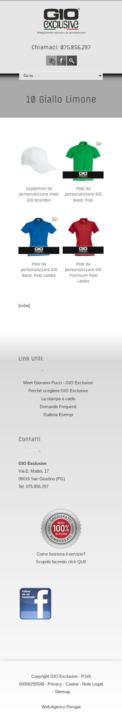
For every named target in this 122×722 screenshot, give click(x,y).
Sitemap (62, 691)
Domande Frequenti (58, 406)
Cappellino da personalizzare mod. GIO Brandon (39, 194)
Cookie (72, 684)
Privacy (55, 684)
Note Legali (92, 684)
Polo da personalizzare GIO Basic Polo (83, 194)
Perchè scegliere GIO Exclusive (58, 390)
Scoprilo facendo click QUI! (61, 561)
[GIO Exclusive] (61, 21)
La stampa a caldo (58, 398)
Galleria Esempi (58, 414)
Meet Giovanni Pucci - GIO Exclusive (58, 382)
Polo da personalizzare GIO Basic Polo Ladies (38, 270)
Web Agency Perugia (61, 706)
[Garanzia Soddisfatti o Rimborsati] (61, 528)
